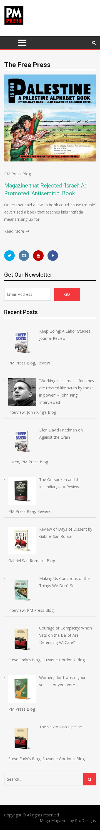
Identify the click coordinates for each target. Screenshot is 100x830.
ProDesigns (85, 820)
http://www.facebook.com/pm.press (53, 255)
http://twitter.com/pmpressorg (9, 255)
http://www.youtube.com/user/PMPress (38, 255)
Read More (14, 231)
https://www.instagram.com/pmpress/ (24, 255)
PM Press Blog (17, 173)
